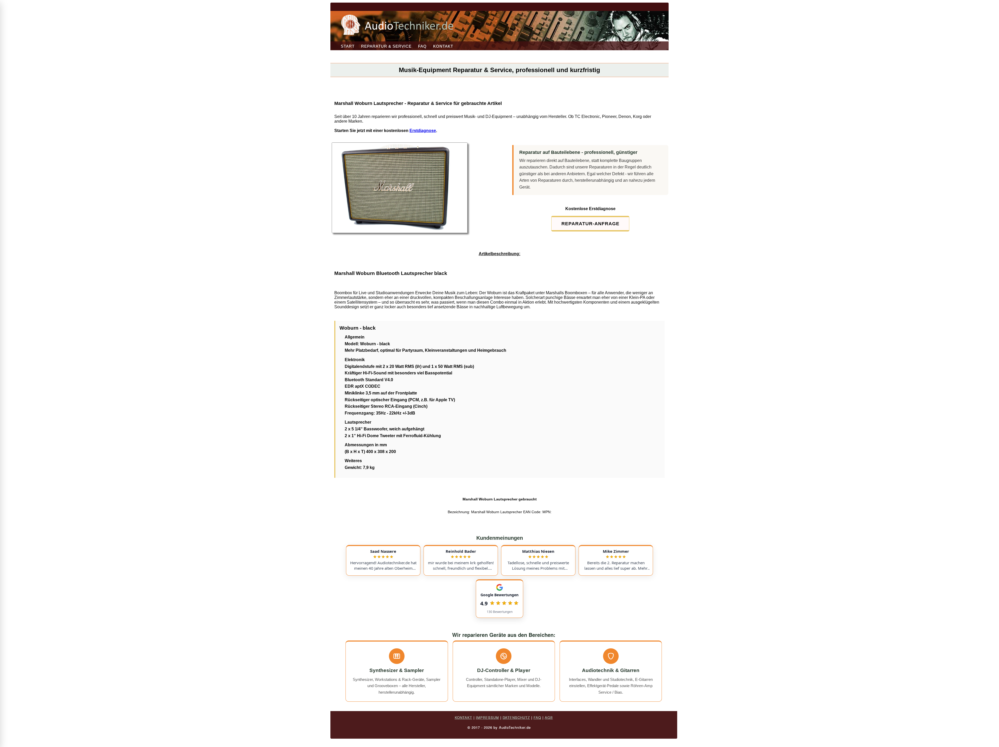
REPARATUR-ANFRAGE (590, 223)
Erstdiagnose (422, 130)
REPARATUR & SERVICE (386, 46)
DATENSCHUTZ (516, 717)
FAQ (422, 46)
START (348, 46)
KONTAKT (443, 46)
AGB (549, 717)
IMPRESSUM (487, 717)
